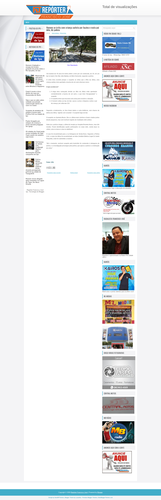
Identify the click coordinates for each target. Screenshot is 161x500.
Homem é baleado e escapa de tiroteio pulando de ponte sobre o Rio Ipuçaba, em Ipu (35, 67)
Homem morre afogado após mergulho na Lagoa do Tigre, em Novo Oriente (35, 181)
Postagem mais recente (54, 172)
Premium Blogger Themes (89, 497)
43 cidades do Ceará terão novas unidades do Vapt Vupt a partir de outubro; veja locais (35, 134)
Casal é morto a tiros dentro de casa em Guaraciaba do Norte (33, 93)
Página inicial (74, 172)
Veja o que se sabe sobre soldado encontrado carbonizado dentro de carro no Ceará (35, 102)
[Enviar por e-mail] (47, 167)
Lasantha (78, 497)
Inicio (27, 22)
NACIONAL (55, 33)
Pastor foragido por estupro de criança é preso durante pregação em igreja (34, 123)
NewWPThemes (59, 497)
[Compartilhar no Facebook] (54, 167)
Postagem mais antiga (93, 172)
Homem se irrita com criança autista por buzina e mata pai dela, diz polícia (72, 28)
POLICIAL (63, 33)
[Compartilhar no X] (52, 167)
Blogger (41, 192)
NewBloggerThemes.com (105, 497)
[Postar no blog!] (49, 167)
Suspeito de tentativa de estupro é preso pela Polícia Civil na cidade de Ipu (35, 113)
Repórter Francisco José (79, 492)
